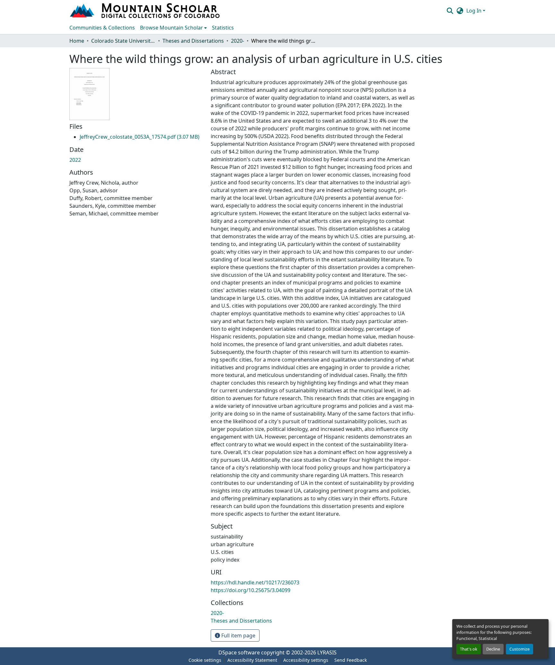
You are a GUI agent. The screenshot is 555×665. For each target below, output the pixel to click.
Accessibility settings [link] (305, 660)
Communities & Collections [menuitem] (102, 27)
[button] (145, 11)
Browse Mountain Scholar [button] (171, 27)
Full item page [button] (237, 635)
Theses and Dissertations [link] (193, 40)
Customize (519, 649)
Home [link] (76, 40)
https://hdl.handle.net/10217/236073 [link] (255, 582)
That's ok (468, 649)
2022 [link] (75, 159)
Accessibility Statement (252, 660)
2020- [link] (237, 40)
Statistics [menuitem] (223, 27)
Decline (493, 649)
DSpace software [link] (239, 652)
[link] (139, 136)
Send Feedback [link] (350, 660)
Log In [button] (474, 10)
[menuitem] (173, 27)
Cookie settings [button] (205, 660)
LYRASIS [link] (327, 652)
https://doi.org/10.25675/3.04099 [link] (250, 590)
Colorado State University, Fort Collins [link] (123, 40)
